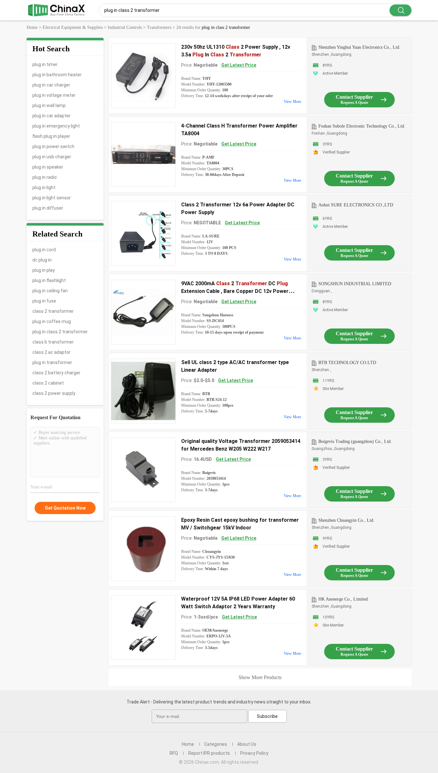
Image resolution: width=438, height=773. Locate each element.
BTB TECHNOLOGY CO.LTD (347, 362)
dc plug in (42, 259)
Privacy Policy (254, 753)
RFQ (174, 753)
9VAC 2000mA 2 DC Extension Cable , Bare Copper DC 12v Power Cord (235, 291)
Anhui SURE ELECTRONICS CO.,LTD (355, 205)
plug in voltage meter (54, 95)
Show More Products (260, 677)
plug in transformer (52, 362)
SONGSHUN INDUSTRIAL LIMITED (354, 283)
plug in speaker (47, 167)
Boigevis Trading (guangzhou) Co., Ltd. (355, 441)
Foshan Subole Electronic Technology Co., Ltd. (361, 126)
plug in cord (44, 249)
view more (292, 101)
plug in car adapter (51, 115)
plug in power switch (53, 146)
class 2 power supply (53, 393)
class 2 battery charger (56, 372)
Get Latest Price (238, 65)
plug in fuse (44, 300)
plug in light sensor (51, 197)
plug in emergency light (56, 126)
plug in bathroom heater (57, 74)
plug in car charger (51, 84)
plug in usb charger (51, 156)
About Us (246, 744)
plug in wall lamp (49, 105)
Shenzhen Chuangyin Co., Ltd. (346, 520)
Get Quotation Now (65, 508)
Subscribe (267, 716)
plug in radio (44, 177)
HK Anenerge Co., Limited (343, 599)
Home (188, 744)
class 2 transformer (53, 311)
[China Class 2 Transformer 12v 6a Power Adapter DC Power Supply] (143, 233)
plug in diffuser (47, 208)
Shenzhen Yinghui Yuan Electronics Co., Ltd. (359, 47)
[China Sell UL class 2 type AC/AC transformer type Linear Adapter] (143, 391)
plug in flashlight (49, 280)
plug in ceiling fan (50, 290)
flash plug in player (51, 136)
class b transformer (53, 342)
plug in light (43, 187)
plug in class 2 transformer (60, 331)
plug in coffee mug (51, 321)
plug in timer (45, 64)
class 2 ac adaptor (51, 352)
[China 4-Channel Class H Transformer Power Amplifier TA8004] (143, 154)
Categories (215, 744)
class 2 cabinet (48, 383)
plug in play (43, 270)
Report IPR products (209, 753)
